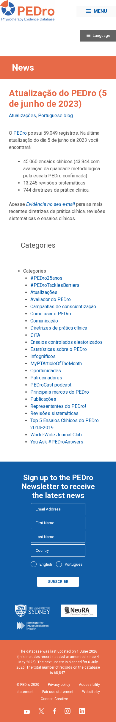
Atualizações (22, 115)
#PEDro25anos (46, 278)
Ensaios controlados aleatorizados (66, 342)
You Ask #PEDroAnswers (56, 442)
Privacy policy (59, 685)
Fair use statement (57, 692)
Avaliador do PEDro (50, 299)
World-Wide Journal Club (56, 435)
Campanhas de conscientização (63, 306)
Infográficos (43, 356)
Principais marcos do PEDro (59, 392)
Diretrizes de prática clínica (58, 328)
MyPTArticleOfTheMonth (56, 363)
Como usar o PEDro (50, 314)
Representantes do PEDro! (58, 406)
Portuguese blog (55, 115)
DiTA (35, 335)
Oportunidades (45, 370)
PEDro (20, 133)
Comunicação (44, 321)
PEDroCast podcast (50, 385)
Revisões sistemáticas (54, 413)
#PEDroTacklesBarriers (54, 285)
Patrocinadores (46, 378)
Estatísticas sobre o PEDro (58, 349)
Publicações (43, 399)
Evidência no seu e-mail (50, 204)
